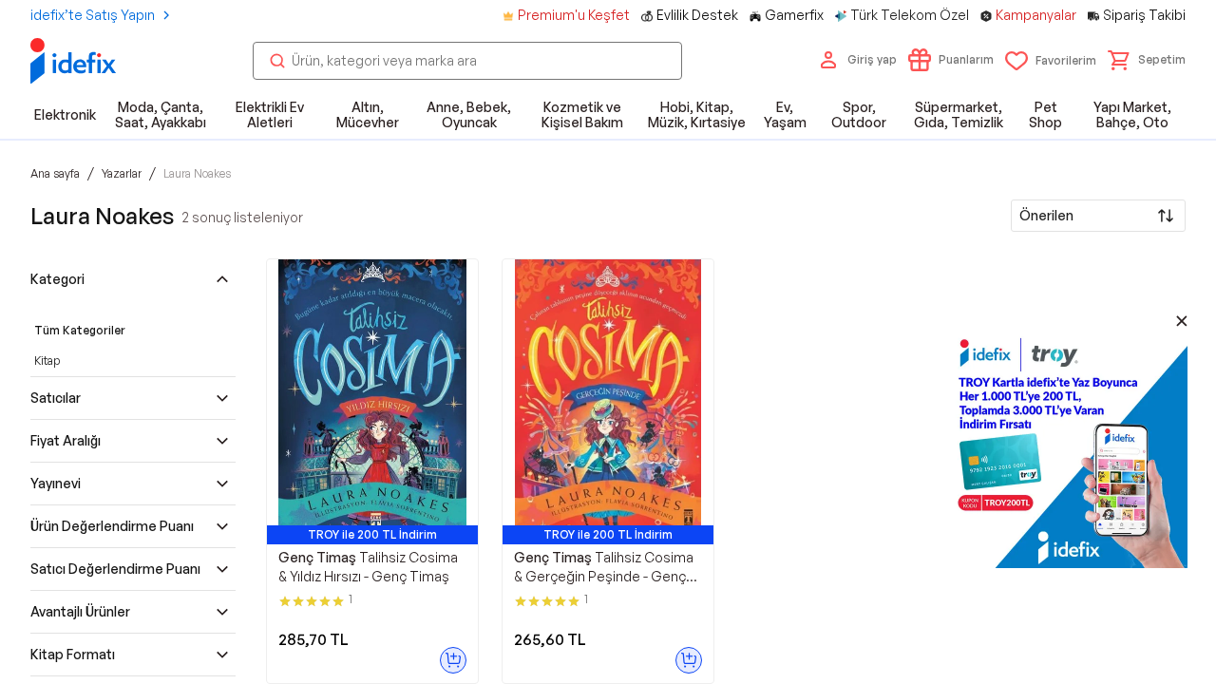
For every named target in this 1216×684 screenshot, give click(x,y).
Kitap (47, 360)
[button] (1147, 59)
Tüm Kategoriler (79, 330)
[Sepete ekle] (453, 660)
